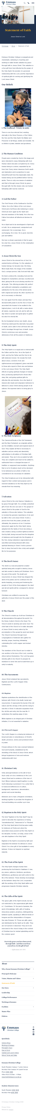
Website (4, 1110)
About (13, 46)
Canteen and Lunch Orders (10, 1053)
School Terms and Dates (9, 1055)
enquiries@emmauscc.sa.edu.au (11, 1077)
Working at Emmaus (8, 1045)
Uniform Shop (6, 1043)
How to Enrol (6, 1050)
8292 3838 (15, 1090)
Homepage (5, 46)
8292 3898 (14, 1092)
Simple (11, 1110)
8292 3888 (9, 1072)
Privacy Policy (6, 1107)
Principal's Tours (7, 1048)
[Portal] (33, 1027)
